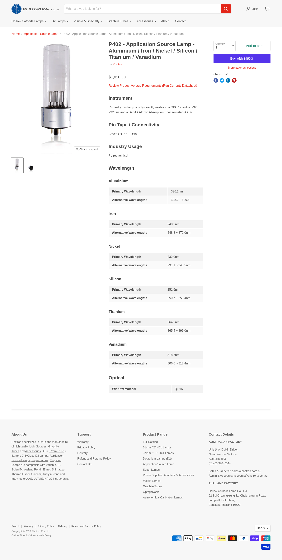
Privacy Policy (86, 447)
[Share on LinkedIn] (228, 80)
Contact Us (84, 464)
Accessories (145, 21)
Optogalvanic (151, 491)
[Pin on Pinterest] (234, 80)
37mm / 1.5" (56, 451)
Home (16, 33)
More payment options (242, 67)
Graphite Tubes (118, 21)
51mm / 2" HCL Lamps (157, 447)
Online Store (18, 535)
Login (255, 8)
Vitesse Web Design (41, 535)
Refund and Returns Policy (94, 458)
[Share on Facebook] (216, 80)
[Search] (226, 8)
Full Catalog (150, 441)
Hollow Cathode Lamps (28, 21)
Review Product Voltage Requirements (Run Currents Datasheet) (153, 85)
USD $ (261, 528)
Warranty (83, 441)
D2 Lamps (59, 21)
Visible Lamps (152, 480)
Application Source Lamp (41, 33)
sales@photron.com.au (246, 471)
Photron (118, 64)
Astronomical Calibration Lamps (163, 497)
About (165, 21)
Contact (180, 21)
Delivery (82, 453)
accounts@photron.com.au (250, 475)
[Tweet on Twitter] (222, 80)
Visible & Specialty (87, 21)
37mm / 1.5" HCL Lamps (158, 453)
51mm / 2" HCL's (22, 455)
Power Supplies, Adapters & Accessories (168, 475)
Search (15, 526)
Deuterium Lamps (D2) (157, 458)
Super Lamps (39, 460)
